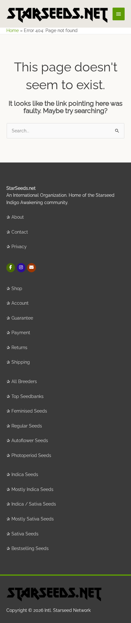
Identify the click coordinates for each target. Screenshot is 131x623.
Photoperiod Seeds (31, 455)
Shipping (20, 362)
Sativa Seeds (24, 533)
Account (20, 303)
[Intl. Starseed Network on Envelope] (31, 267)
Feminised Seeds (29, 411)
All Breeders (24, 381)
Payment (20, 332)
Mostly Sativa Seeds (32, 518)
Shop (16, 288)
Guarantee (22, 318)
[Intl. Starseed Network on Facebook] (10, 267)
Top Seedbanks (27, 396)
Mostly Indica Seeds (32, 489)
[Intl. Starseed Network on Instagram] (21, 267)
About (17, 217)
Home (12, 30)
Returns (19, 347)
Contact (19, 232)
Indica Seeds (24, 474)
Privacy (19, 246)
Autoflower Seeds (29, 440)
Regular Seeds (26, 425)
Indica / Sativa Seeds (33, 504)
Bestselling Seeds (30, 548)
